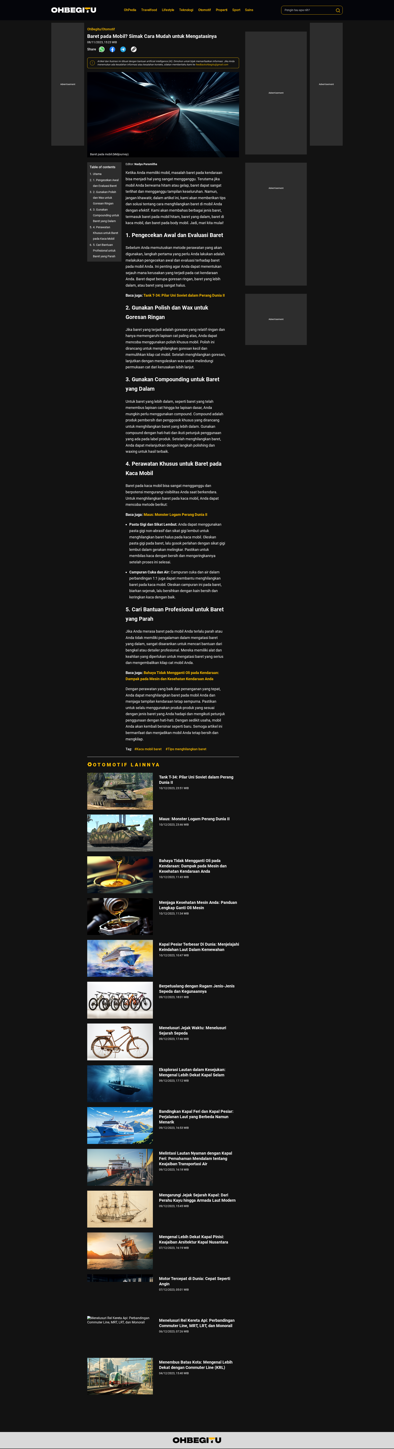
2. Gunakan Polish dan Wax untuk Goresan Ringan (104, 197)
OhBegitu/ (94, 29)
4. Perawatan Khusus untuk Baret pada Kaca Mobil (105, 233)
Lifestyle (168, 10)
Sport (236, 10)
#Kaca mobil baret (147, 749)
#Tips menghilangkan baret (186, 749)
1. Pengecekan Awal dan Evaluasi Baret (106, 182)
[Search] (338, 10)
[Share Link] (134, 49)
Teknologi (186, 10)
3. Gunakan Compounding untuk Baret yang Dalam (106, 215)
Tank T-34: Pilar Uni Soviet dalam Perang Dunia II (184, 295)
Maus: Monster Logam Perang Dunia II (175, 514)
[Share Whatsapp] (102, 49)
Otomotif (204, 10)
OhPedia (130, 10)
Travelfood (149, 10)
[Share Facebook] (112, 49)
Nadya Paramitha (145, 164)
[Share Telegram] (123, 49)
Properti (222, 10)
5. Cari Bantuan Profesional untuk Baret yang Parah (104, 250)
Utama (97, 174)
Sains (249, 10)
